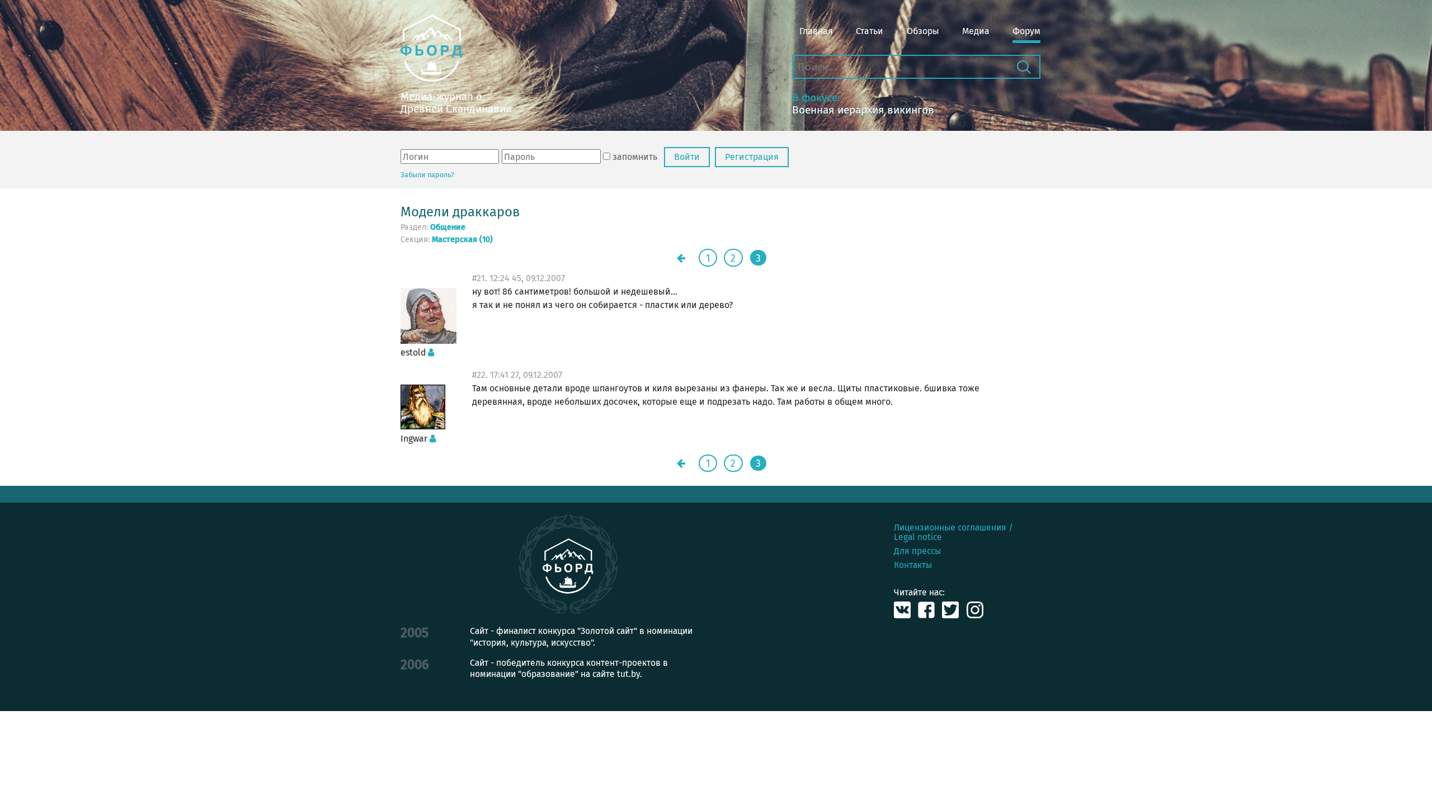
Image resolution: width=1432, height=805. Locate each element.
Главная (816, 31)
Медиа (976, 31)
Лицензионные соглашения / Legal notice (953, 532)
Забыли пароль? (427, 175)
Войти (687, 156)
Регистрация (752, 156)
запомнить (635, 156)
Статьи (869, 31)
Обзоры (923, 31)
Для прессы (917, 551)
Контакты (913, 565)
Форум (1026, 31)
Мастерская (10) (462, 240)
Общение (447, 227)
